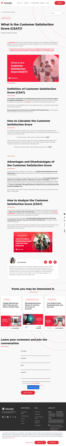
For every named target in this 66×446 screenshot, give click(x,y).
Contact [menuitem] (22, 423)
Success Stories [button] (35, 3)
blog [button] (48, 3)
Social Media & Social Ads (32, 299)
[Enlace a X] (13, 417)
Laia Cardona (15, 328)
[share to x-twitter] (64, 220)
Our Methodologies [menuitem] (25, 416)
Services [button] (26, 3)
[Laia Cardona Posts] (55, 262)
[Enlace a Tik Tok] (15, 417)
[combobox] (55, 13)
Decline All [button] (53, 442)
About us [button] (19, 3)
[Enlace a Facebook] (10, 417)
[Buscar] (63, 13)
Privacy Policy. (36, 383)
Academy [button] (42, 3)
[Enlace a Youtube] (3, 417)
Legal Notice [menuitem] (37, 414)
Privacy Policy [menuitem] (37, 411)
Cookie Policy (11, 437)
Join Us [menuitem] (22, 421)
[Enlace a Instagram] (5, 417)
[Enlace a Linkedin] (8, 417)
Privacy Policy (53, 430)
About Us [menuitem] (23, 418)
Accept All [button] (40, 442)
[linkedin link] (45, 262)
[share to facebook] (64, 217)
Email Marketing (52, 299)
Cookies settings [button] (30, 442)
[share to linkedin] (64, 214)
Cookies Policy (38, 425)
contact (60, 3)
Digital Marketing (6, 18)
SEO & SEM (6, 299)
